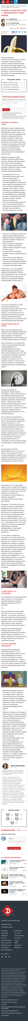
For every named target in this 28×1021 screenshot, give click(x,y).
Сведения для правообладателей (9, 1010)
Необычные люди (6, 945)
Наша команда (5, 1015)
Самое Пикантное (19, 935)
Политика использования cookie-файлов (11, 1013)
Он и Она (3, 938)
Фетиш (16, 940)
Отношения (4, 931)
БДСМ (16, 942)
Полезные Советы (6, 940)
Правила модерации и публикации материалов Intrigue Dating (13, 1007)
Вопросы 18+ (18, 945)
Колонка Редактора (6, 950)
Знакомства (4, 933)
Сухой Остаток (19, 931)
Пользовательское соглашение (9, 1002)
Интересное (4, 935)
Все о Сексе (18, 933)
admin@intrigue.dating (6, 927)
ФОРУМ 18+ (18, 947)
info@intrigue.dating (6, 924)
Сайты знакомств (6, 942)
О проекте (3, 1004)
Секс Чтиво (18, 938)
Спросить (6, 109)
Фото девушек (5, 947)
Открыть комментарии (14, 848)
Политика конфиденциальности (9, 999)
